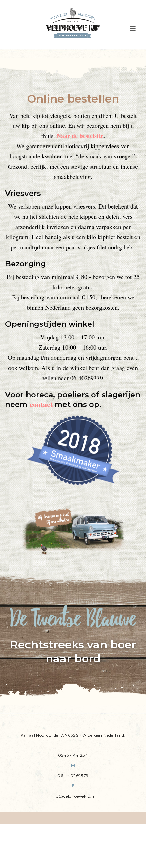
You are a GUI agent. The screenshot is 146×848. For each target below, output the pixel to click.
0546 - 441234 (73, 755)
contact (41, 404)
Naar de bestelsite (80, 135)
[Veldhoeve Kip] (73, 23)
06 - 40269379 (72, 775)
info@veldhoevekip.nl (73, 796)
